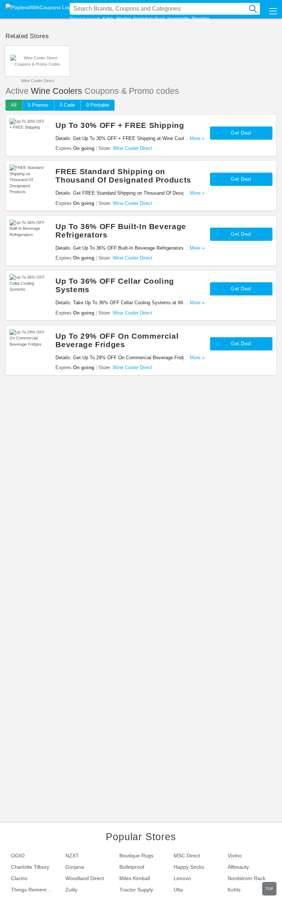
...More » (195, 138)
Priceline (200, 18)
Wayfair (123, 18)
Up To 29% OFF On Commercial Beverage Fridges (116, 340)
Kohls (108, 18)
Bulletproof (131, 867)
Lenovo (182, 878)
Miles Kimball (134, 878)
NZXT (72, 855)
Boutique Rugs (136, 855)
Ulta (178, 890)
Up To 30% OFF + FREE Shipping (119, 125)
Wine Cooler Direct (37, 80)
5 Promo (38, 105)
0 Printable (97, 105)
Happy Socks (189, 867)
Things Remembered (35, 890)
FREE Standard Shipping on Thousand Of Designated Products (123, 175)
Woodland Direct (84, 878)
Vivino (235, 855)
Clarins (19, 878)
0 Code (67, 105)
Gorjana (74, 867)
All (14, 105)
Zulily (71, 890)
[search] (253, 9)
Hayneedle (178, 18)
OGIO (18, 855)
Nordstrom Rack (149, 18)
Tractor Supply (136, 890)
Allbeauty (238, 867)
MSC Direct (187, 855)
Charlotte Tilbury (30, 867)
